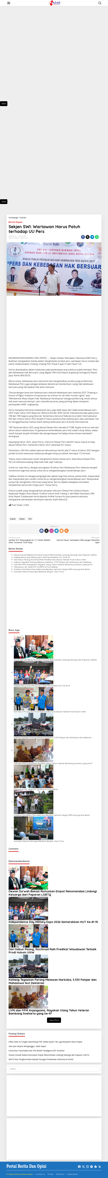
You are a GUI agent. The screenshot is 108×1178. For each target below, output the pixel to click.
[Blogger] (61, 531)
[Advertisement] (16, 56)
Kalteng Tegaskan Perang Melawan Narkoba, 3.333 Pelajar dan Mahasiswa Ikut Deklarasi (52, 562)
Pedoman (60, 1174)
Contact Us (40, 1174)
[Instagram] (51, 531)
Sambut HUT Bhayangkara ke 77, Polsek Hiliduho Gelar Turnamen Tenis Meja (29, 540)
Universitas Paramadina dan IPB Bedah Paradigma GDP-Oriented (36, 1050)
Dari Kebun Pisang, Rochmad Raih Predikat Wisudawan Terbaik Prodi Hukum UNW (50, 559)
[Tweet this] (88, 237)
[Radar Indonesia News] (54, 3)
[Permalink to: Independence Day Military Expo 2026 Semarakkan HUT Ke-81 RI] (33, 672)
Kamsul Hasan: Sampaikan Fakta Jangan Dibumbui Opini (78, 540)
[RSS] (66, 531)
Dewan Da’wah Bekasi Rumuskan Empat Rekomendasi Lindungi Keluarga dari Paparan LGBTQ (55, 555)
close (3, 103)
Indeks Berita (72, 1174)
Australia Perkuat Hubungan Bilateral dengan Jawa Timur (39, 571)
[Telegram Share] (92, 237)
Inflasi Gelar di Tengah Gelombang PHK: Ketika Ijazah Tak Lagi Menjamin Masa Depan (45, 1041)
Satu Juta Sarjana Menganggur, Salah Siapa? (27, 1046)
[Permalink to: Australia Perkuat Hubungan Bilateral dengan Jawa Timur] (33, 828)
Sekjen (22, 519)
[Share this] (83, 237)
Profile (50, 1174)
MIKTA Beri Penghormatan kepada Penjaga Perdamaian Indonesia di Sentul (41, 1059)
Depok (16, 238)
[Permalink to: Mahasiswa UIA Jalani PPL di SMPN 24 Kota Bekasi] (33, 776)
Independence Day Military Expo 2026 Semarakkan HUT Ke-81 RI (42, 557)
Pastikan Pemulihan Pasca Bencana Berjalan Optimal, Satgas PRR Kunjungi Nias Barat (52, 569)
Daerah (11, 238)
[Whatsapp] (97, 237)
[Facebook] (41, 531)
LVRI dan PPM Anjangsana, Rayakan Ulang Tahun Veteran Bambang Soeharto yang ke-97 (53, 564)
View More (54, 1020)
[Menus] (9, 3)
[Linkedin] (56, 531)
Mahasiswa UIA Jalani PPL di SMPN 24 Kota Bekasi (36, 567)
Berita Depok (15, 222)
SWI (30, 519)
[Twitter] (46, 531)
